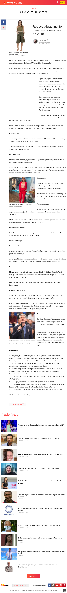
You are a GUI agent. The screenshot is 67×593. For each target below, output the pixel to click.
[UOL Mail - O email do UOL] (55, 2)
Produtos (4, 8)
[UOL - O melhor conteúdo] (6, 2)
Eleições (17, 8)
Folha (52, 8)
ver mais (32, 576)
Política (31, 8)
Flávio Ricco (33, 12)
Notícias (24, 8)
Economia (46, 8)
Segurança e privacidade (50, 590)
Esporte (59, 8)
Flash (11, 8)
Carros (38, 8)
